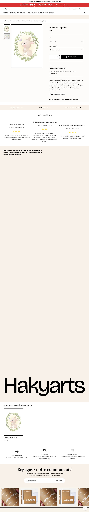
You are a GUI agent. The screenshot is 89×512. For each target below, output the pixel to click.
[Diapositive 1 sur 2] (7, 29)
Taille (50, 38)
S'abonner (59, 480)
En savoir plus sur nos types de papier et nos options (63, 99)
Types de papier (53, 46)
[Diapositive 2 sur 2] (7, 36)
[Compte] (80, 9)
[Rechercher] (84, 13)
